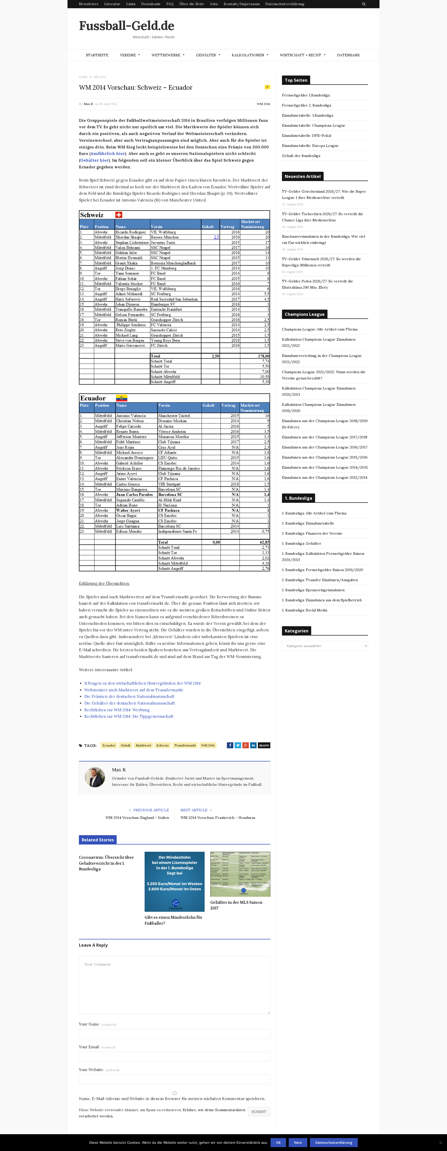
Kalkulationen (248, 55)
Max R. (89, 104)
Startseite (97, 55)
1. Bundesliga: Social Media (304, 610)
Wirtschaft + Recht (300, 55)
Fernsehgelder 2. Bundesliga (306, 105)
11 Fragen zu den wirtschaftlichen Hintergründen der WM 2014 (142, 683)
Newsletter (89, 4)
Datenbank (348, 55)
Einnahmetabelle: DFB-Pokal (306, 135)
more (264, 745)
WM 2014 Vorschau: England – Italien (137, 817)
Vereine (128, 55)
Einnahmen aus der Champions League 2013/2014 (324, 477)
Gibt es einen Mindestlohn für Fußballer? (173, 920)
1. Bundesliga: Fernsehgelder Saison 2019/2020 (322, 569)
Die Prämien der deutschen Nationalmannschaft (129, 696)
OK (278, 1142)
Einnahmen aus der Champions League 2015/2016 (325, 457)
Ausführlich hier (108, 153)
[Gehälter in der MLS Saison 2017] (240, 874)
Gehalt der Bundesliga (301, 155)
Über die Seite (191, 4)
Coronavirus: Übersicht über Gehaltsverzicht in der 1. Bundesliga (106, 863)
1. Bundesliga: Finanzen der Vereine (312, 533)
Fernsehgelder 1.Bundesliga (306, 95)
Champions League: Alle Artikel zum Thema (319, 329)
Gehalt (125, 745)
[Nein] (440, 1142)
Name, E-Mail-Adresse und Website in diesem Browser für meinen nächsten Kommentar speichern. (172, 1099)
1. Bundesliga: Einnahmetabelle (308, 523)
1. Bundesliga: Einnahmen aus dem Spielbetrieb (322, 600)
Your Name (97, 1024)
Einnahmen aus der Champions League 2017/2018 (324, 437)
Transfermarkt (185, 745)
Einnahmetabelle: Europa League (310, 145)
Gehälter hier (94, 160)
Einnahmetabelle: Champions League (313, 125)
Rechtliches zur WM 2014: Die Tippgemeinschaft (129, 716)
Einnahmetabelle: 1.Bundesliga (307, 115)
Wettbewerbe (166, 55)
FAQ (170, 4)
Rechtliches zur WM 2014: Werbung (117, 709)
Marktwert (143, 745)
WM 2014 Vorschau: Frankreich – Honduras (218, 817)
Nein (298, 1142)
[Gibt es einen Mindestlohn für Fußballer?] (175, 882)
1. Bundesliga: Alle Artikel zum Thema (314, 513)
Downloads (150, 4)
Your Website (99, 1070)
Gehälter (206, 55)
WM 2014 (263, 104)
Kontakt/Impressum (242, 4)
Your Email (97, 1047)
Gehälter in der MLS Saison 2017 (236, 905)
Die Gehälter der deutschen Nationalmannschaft (129, 703)
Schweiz (163, 745)
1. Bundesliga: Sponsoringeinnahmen (313, 590)
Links (131, 4)
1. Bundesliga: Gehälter (301, 543)
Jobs (214, 4)
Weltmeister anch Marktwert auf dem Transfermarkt (133, 689)
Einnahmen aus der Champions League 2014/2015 (325, 467)
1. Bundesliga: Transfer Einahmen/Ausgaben (320, 580)
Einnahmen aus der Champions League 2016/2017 (324, 447)
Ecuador (108, 745)
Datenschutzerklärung (284, 4)
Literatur (112, 4)
